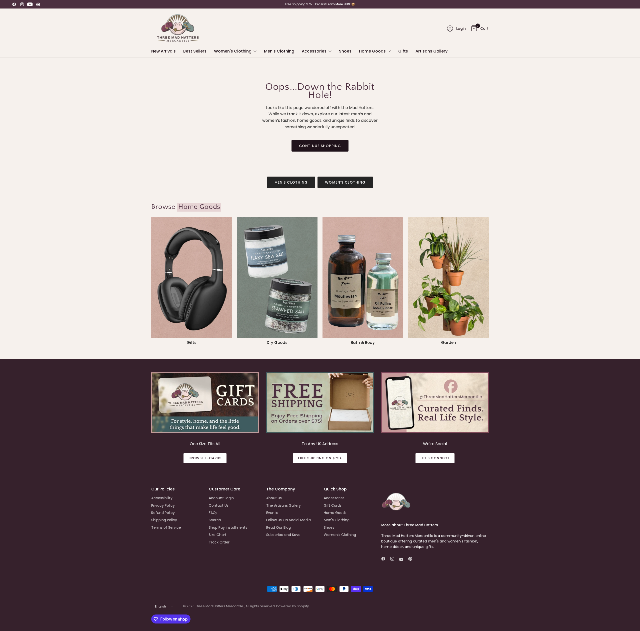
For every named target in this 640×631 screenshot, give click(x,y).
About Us (274, 497)
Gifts (191, 342)
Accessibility (161, 497)
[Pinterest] (38, 4)
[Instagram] (22, 4)
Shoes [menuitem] (345, 51)
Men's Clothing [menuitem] (279, 51)
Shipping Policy (164, 519)
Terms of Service (166, 527)
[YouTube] (30, 4)
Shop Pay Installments (228, 527)
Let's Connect (435, 458)
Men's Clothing (291, 182)
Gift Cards (333, 505)
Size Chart (217, 534)
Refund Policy (163, 512)
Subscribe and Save (283, 534)
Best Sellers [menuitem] (194, 51)
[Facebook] (14, 4)
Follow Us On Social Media (288, 519)
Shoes (329, 527)
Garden (448, 342)
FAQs (213, 512)
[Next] (488, 281)
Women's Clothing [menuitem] (233, 51)
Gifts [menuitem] (403, 51)
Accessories (334, 497)
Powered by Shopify (292, 606)
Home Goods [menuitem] (372, 51)
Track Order (219, 542)
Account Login (221, 497)
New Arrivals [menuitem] (163, 51)
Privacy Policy (163, 505)
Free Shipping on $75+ (320, 458)
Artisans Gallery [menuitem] (432, 51)
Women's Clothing (345, 182)
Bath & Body (363, 342)
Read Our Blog (278, 527)
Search (215, 519)
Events (272, 512)
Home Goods (335, 512)
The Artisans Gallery (283, 505)
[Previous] (151, 281)
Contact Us (218, 505)
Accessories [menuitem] (314, 51)
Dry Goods (277, 342)
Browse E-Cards (205, 458)
